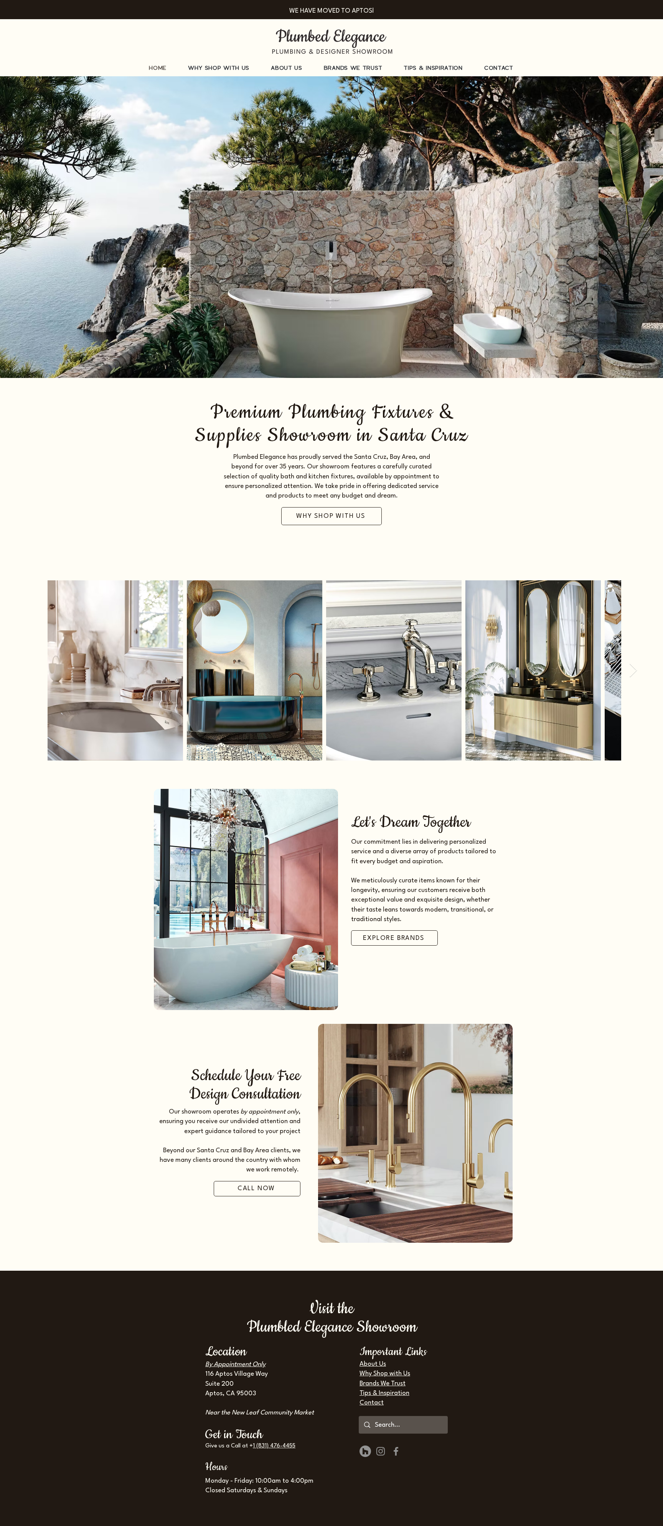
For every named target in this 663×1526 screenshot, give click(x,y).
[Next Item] (633, 670)
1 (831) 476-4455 (274, 1446)
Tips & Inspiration (384, 1393)
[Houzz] (365, 1451)
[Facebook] (396, 1451)
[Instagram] (380, 1451)
